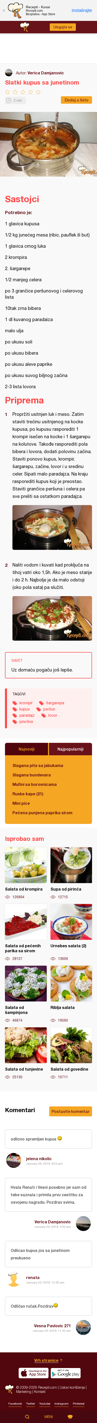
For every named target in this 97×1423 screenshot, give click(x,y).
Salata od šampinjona (26, 994)
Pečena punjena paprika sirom (42, 812)
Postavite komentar (71, 1111)
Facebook (15, 1403)
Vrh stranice (46, 1360)
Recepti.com (9, 1389)
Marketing (23, 1391)
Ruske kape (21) (27, 793)
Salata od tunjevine (26, 1053)
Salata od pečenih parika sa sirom (26, 932)
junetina (26, 721)
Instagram (61, 1403)
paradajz (27, 715)
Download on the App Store (33, 1373)
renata (33, 1277)
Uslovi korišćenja (72, 1387)
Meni (49, 1417)
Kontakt (40, 1391)
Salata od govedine (71, 1053)
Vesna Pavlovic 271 (52, 1325)
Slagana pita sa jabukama (37, 765)
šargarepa (55, 703)
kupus (24, 709)
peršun (49, 709)
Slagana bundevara (31, 774)
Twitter (30, 1403)
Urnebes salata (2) (71, 932)
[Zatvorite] (3, 10)
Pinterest (79, 1403)
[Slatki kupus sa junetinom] (52, 527)
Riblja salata (71, 994)
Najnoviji (27, 749)
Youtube (44, 1403)
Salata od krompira (26, 873)
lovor (52, 715)
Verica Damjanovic (46, 72)
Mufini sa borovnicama (34, 784)
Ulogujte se (62, 27)
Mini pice (21, 803)
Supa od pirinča (71, 873)
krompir (26, 703)
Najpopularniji (70, 749)
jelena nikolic (39, 1158)
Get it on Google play (66, 1373)
